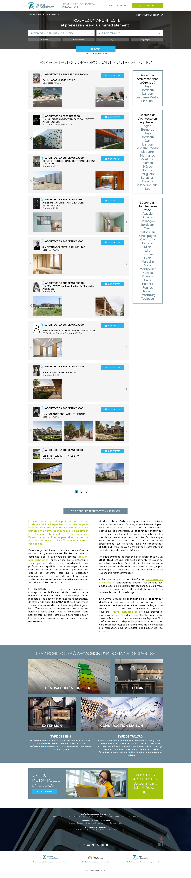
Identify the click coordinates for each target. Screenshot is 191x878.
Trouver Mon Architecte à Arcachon (43, 862)
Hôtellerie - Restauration (61, 743)
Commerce (41, 743)
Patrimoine (63, 746)
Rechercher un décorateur (149, 14)
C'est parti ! (44, 791)
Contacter (114, 75)
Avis (111, 5)
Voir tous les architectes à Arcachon (95, 511)
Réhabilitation (136, 752)
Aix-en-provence (79, 816)
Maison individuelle (40, 740)
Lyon (61, 816)
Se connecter (147, 5)
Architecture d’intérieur (134, 749)
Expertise (133, 743)
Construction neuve (109, 740)
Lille (106, 816)
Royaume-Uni (91, 823)
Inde (106, 823)
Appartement (59, 740)
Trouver (95, 49)
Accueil (31, 14)
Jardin (116, 749)
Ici (145, 792)
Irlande (100, 823)
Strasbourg (126, 816)
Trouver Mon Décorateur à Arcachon (88, 862)
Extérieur (50, 746)
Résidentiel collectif (79, 740)
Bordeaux (99, 816)
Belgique (72, 823)
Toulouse (90, 816)
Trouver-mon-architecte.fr (127, 611)
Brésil (120, 823)
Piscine (107, 749)
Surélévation (107, 743)
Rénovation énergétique (148, 740)
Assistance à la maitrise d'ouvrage (144, 746)
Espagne (80, 823)
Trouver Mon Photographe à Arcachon (132, 862)
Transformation (116, 746)
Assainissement (119, 752)
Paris (55, 816)
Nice (111, 816)
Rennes (135, 816)
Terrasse (144, 743)
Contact (123, 5)
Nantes (117, 816)
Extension (121, 743)
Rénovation (127, 740)
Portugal (113, 823)
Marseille (68, 816)
